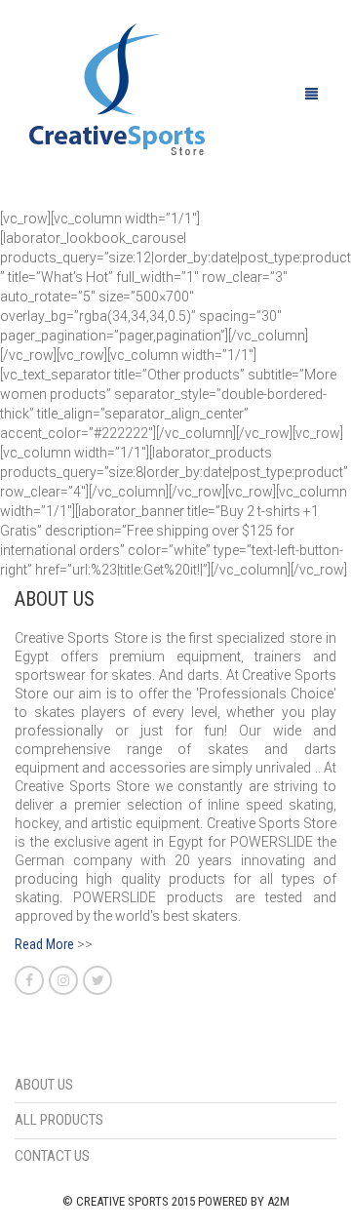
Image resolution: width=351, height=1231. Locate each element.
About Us (44, 1084)
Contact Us (52, 1156)
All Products (59, 1120)
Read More (44, 944)
